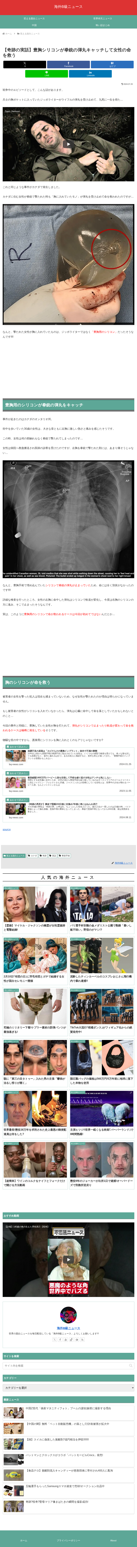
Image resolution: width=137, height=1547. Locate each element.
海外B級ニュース (68, 1328)
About (113, 1540)
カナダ (34, 856)
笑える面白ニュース (16, 856)
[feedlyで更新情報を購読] (77, 1339)
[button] (131, 1366)
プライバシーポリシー (68, 1540)
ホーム (23, 1540)
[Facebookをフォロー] (60, 1339)
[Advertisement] (68, 367)
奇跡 (44, 856)
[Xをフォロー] (54, 1339)
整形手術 (66, 856)
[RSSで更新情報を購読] (82, 1339)
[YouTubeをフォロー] (65, 1339)
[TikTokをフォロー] (71, 1339)
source (7, 829)
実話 (54, 856)
